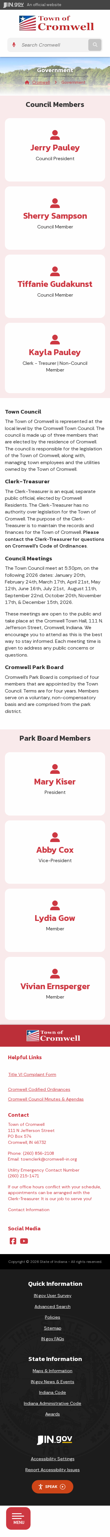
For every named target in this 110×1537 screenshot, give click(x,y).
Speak (51, 1486)
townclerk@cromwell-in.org (49, 1159)
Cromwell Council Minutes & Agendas (46, 1099)
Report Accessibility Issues (52, 1469)
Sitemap (52, 1328)
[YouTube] (24, 1241)
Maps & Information (52, 1370)
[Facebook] (13, 1241)
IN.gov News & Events (52, 1381)
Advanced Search (53, 1306)
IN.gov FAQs (52, 1338)
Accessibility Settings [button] (53, 1458)
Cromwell (41, 82)
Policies (52, 1317)
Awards (52, 1414)
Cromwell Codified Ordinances (39, 1089)
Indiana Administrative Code (52, 1403)
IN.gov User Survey (53, 1295)
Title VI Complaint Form (32, 1074)
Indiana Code (52, 1392)
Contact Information (29, 1209)
